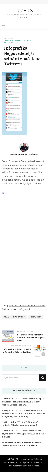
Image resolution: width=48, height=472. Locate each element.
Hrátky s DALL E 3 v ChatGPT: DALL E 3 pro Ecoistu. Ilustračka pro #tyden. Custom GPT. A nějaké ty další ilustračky (23, 413)
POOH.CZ (24, 10)
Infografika (19, 317)
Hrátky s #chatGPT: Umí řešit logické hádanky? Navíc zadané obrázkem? (20, 423)
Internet (8, 40)
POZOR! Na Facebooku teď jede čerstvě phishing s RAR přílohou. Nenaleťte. (21, 444)
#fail (6, 317)
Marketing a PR (23, 40)
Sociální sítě (11, 42)
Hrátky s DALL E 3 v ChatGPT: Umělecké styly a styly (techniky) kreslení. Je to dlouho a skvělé (24, 434)
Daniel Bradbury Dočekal (24, 154)
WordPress (33, 466)
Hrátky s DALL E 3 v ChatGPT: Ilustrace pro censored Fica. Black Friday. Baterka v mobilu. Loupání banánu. (23, 402)
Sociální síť (35, 317)
